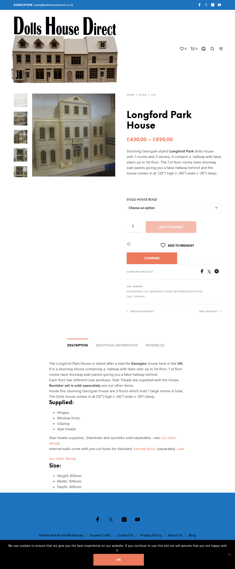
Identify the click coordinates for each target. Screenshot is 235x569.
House (168, 291)
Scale (142, 95)
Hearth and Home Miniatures (61, 535)
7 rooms (139, 297)
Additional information (117, 345)
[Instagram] (213, 5)
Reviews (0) (155, 345)
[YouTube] (219, 5)
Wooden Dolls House (188, 291)
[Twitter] (206, 5)
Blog (192, 535)
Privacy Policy (151, 535)
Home (130, 95)
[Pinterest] (217, 272)
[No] (229, 554)
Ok (118, 559)
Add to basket (171, 227)
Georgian (155, 291)
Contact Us (125, 535)
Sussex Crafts (100, 535)
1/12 (153, 95)
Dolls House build (142, 199)
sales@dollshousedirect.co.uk (53, 5)
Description (77, 345)
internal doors (144, 448)
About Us (175, 535)
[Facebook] (199, 5)
